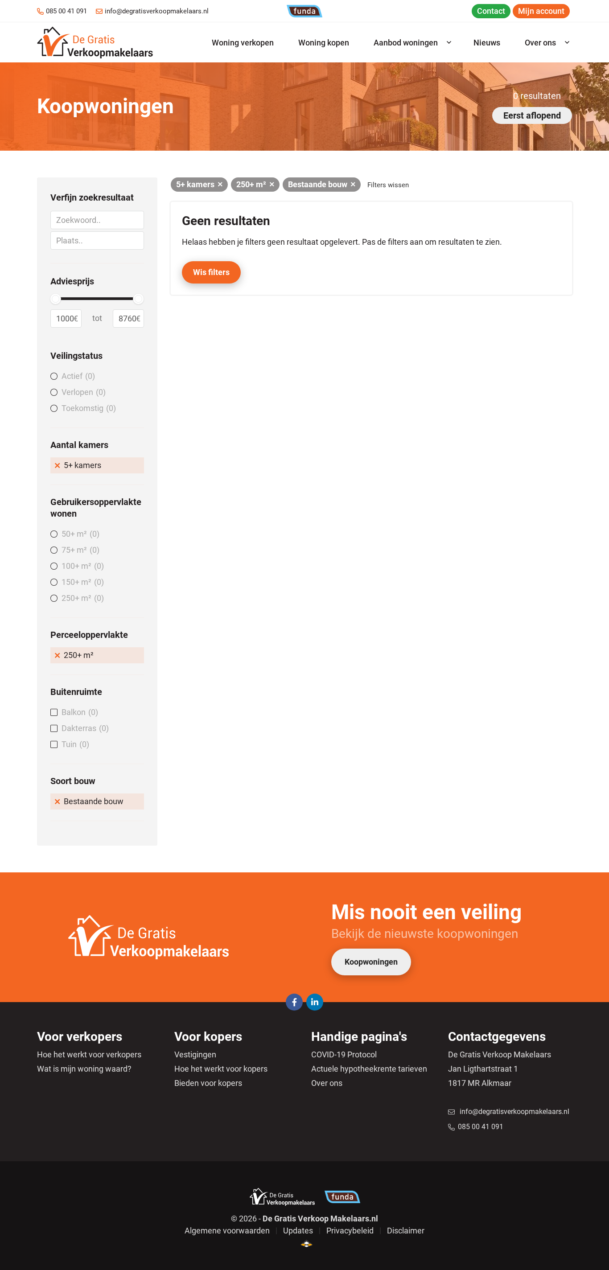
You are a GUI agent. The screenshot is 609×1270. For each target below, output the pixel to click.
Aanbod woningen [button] (406, 42)
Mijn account (541, 11)
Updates (298, 1230)
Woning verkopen (243, 42)
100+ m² (81, 566)
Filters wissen (388, 185)
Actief (77, 376)
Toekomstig (87, 408)
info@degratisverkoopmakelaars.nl (157, 11)
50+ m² (79, 533)
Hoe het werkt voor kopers (220, 1068)
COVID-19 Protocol (344, 1054)
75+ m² (79, 550)
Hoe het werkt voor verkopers (89, 1054)
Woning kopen (323, 42)
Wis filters (211, 272)
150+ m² (81, 582)
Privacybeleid (350, 1230)
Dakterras (84, 728)
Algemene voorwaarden (227, 1230)
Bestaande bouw (93, 801)
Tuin (74, 744)
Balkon (78, 712)
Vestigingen (195, 1054)
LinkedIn (314, 1002)
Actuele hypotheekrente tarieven (369, 1068)
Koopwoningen (371, 961)
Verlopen (82, 392)
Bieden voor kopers (208, 1083)
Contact (491, 11)
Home (95, 42)
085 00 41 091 (66, 11)
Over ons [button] (540, 42)
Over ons (326, 1083)
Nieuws (486, 42)
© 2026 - (304, 1218)
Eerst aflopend (532, 115)
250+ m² (81, 598)
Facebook (294, 1002)
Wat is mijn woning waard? (84, 1068)
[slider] (55, 298)
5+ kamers (82, 465)
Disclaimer (405, 1230)
